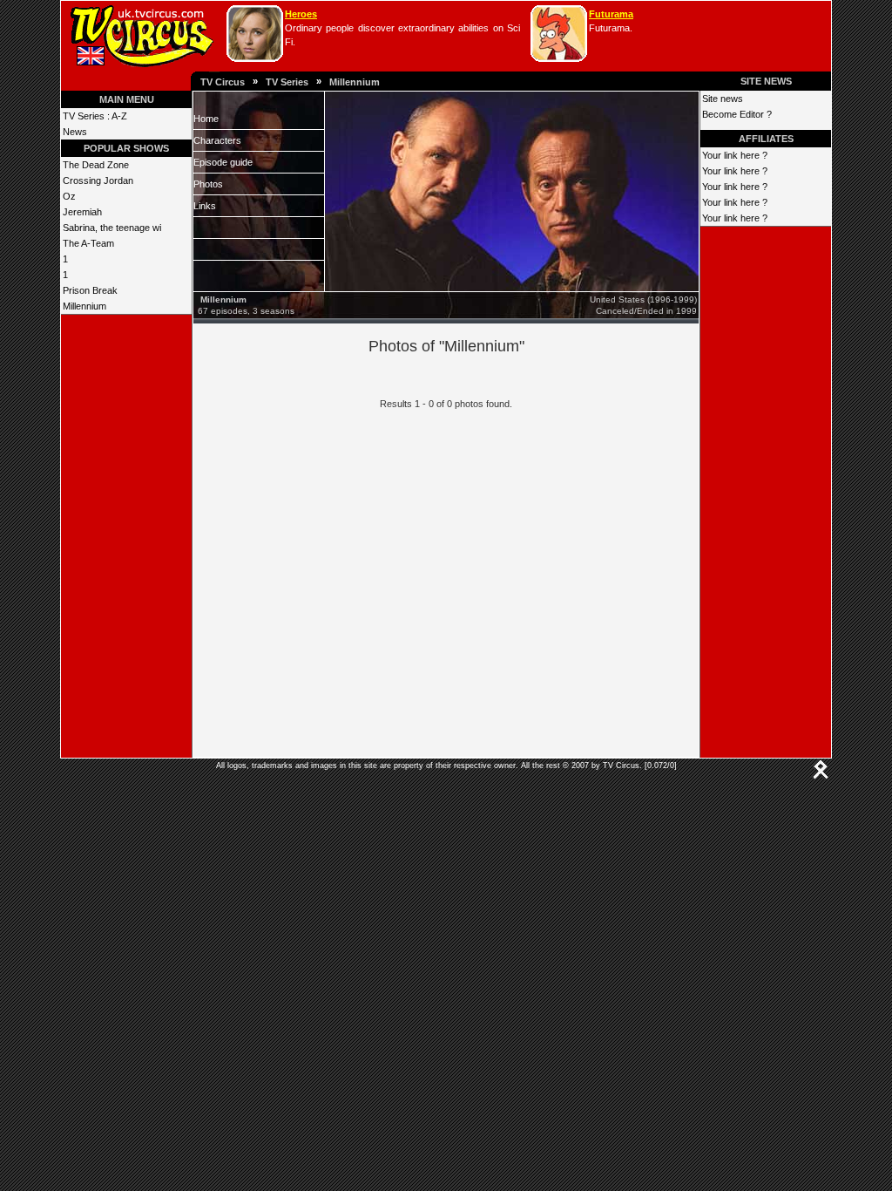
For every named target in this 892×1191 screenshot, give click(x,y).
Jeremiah (82, 212)
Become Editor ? (737, 114)
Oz (69, 196)
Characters (217, 140)
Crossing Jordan (98, 180)
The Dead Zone (96, 165)
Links (204, 206)
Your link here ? (734, 155)
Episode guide (223, 162)
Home (206, 118)
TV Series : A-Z (95, 116)
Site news (722, 98)
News (75, 131)
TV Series (287, 82)
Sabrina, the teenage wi (112, 227)
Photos (208, 184)
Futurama (611, 14)
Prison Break (90, 290)
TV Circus (222, 82)
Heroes (301, 14)
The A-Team (88, 243)
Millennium (354, 82)
